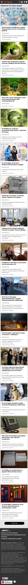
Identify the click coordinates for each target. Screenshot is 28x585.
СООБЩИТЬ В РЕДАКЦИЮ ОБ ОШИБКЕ (11, 538)
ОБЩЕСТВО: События (8, 75)
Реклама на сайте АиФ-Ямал (9, 533)
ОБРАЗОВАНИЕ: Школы (8, 344)
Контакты (4, 536)
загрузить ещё (14, 523)
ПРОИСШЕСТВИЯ (6, 39)
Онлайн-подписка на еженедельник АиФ (13, 534)
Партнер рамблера (13, 578)
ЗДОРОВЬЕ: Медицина (8, 482)
